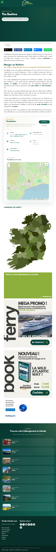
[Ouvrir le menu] (2, 2)
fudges (15, 83)
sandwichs (46, 58)
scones (6, 83)
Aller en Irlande (5, 527)
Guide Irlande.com (8, 43)
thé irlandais (46, 85)
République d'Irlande (32, 43)
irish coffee (35, 85)
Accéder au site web (14, 142)
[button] (28, 180)
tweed (15, 106)
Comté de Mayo (42, 43)
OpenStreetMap (40, 199)
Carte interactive (6, 529)
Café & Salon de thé (14, 150)
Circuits (3, 539)
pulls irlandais (42, 104)
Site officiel (44, 121)
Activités (4, 537)
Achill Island (49, 43)
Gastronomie (5, 535)
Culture (3, 533)
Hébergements (5, 531)
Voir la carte (44, 125)
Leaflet (34, 199)
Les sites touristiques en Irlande (20, 43)
